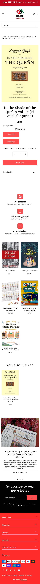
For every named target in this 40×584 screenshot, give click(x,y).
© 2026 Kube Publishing (9, 575)
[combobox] (20, 25)
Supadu (24, 580)
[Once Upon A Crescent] (30, 255)
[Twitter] (11, 570)
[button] (20, 172)
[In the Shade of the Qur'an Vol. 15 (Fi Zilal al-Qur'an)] (10, 382)
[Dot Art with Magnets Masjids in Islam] (30, 293)
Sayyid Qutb (9, 126)
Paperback (11, 142)
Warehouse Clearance (15, 36)
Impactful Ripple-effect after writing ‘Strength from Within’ (20, 454)
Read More (20, 469)
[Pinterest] (14, 570)
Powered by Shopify (25, 575)
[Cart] (37, 14)
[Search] (35, 25)
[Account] (34, 14)
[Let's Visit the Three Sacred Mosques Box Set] (10, 332)
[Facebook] (3, 570)
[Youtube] (19, 570)
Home (4, 36)
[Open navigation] (8, 13)
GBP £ (6, 555)
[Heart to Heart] (10, 255)
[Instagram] (6, 570)
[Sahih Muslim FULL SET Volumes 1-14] (10, 293)
